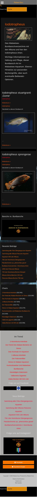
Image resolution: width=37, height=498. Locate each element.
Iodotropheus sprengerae (16, 154)
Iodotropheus (6, 99)
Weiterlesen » (6, 103)
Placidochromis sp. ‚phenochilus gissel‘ (14, 263)
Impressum (18, 481)
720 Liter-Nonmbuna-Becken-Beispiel (13, 272)
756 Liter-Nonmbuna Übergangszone (13, 259)
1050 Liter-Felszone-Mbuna (10, 269)
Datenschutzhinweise (18, 479)
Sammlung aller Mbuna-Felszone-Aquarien (15, 253)
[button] (1, 6)
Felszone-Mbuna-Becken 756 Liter (12, 278)
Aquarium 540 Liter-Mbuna (10, 256)
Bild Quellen (18, 483)
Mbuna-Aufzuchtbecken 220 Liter (12, 275)
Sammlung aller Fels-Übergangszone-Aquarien (16, 250)
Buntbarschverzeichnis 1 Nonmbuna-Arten (15, 266)
